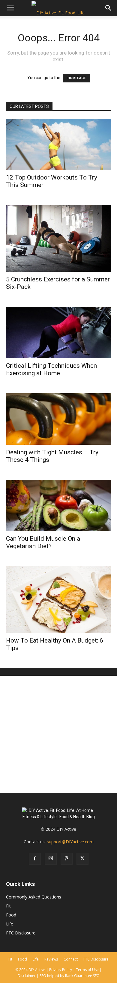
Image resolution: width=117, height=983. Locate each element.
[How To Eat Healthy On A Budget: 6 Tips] (58, 599)
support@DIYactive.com (70, 842)
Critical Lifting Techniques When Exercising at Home (51, 369)
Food (11, 915)
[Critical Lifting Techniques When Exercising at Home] (58, 332)
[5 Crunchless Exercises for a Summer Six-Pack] (58, 238)
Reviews (51, 959)
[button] (10, 8)
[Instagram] (51, 859)
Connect (71, 959)
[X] (82, 859)
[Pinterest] (67, 859)
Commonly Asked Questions (33, 897)
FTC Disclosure (20, 933)
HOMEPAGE (77, 78)
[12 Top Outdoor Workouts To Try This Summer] (58, 144)
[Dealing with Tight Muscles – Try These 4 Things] (58, 418)
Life (9, 924)
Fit (8, 906)
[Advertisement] (58, 734)
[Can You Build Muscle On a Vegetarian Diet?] (58, 505)
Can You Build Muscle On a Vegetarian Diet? (43, 542)
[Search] (108, 8)
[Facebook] (35, 859)
